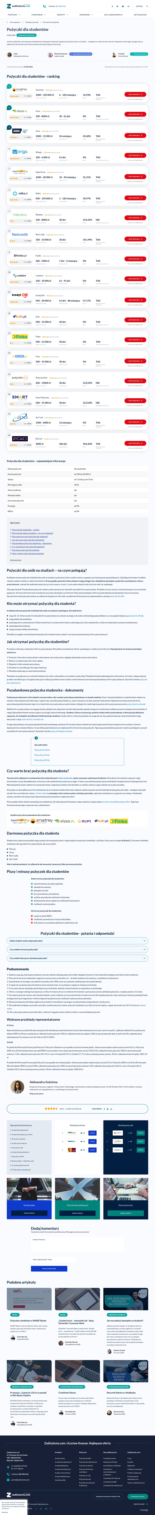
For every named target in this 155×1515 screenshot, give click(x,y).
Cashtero (39, 275)
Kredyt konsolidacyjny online (22, 1134)
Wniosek (92, 1133)
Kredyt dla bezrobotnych (20, 1152)
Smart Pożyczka (42, 397)
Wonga (39, 152)
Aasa (38, 131)
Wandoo (39, 214)
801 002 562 (61, 6)
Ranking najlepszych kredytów (108, 1496)
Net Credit (40, 234)
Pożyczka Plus (41, 378)
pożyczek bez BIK (116, 596)
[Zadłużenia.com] (18, 6)
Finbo (38, 336)
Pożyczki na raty (17, 1148)
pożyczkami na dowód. (136, 704)
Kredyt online (41, 793)
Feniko (38, 256)
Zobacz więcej (29, 1213)
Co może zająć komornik (20, 1165)
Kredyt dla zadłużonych (20, 1130)
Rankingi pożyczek (26, 35)
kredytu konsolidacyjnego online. (116, 802)
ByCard (39, 439)
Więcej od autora (36, 1094)
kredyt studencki (64, 778)
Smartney (40, 90)
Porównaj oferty (138, 1496)
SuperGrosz (40, 172)
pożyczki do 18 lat (135, 616)
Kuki (37, 317)
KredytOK (40, 295)
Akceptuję (5, 1512)
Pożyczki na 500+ (18, 1156)
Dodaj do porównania (135, 99)
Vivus (38, 111)
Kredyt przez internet (19, 1143)
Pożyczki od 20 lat (41, 760)
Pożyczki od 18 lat (41, 750)
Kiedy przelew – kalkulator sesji (23, 1161)
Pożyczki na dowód (18, 1139)
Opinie (29, 96)
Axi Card (39, 417)
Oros (38, 356)
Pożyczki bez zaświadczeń (22, 1170)
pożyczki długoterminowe (61, 731)
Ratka (38, 193)
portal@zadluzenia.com (20, 1480)
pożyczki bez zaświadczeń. (33, 719)
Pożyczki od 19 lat (41, 755)
